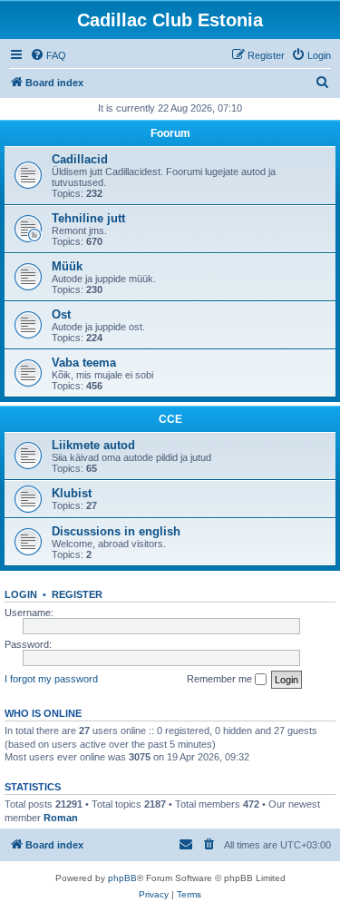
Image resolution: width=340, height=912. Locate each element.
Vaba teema (84, 362)
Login (21, 594)
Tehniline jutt (88, 218)
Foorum (170, 133)
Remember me (221, 678)
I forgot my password (51, 678)
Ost (61, 314)
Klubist (72, 493)
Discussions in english (116, 531)
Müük (67, 266)
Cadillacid (80, 159)
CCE (170, 419)
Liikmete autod (93, 445)
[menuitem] (48, 55)
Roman (61, 817)
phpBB (122, 878)
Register (77, 594)
